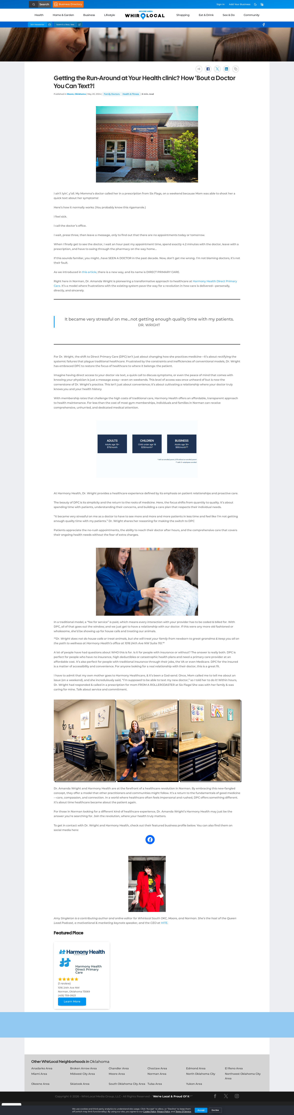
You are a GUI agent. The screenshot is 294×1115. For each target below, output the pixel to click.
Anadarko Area (41, 1068)
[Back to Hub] (199, 69)
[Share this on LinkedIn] (226, 69)
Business (89, 15)
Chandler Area (119, 1068)
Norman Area (157, 1073)
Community (251, 15)
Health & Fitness (130, 94)
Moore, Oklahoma (76, 94)
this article (89, 272)
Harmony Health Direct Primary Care (88, 969)
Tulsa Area (155, 1083)
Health (39, 15)
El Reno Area (234, 1068)
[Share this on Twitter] (217, 69)
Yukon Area (194, 1083)
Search (44, 4)
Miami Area (39, 1073)
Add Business (239, 4)
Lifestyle (109, 15)
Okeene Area (40, 1083)
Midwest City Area (82, 1073)
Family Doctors (112, 94)
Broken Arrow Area (83, 1068)
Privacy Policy (163, 1111)
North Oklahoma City (200, 1073)
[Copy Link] (236, 69)
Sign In (221, 4)
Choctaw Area (157, 1068)
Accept (201, 1110)
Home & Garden (63, 15)
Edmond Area (196, 1068)
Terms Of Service (183, 1111)
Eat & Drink (206, 15)
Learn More (72, 1001)
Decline (215, 1110)
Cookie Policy (149, 1111)
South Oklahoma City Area (127, 1083)
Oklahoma (99, 1061)
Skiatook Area (79, 1083)
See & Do (228, 15)
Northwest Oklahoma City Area (243, 1076)
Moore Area (117, 1073)
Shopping (182, 15)
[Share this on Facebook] (208, 69)
